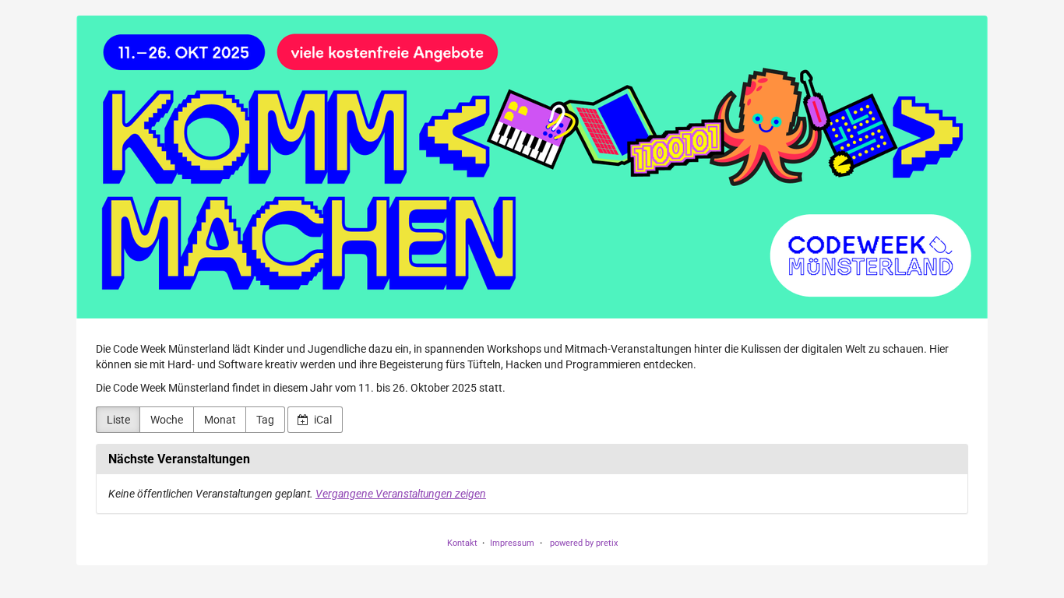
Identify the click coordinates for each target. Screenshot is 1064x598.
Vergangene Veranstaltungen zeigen (400, 493)
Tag (265, 419)
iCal (322, 419)
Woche (166, 419)
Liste (118, 419)
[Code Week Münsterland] (532, 167)
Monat (220, 419)
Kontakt (462, 543)
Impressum (512, 543)
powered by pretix (584, 543)
